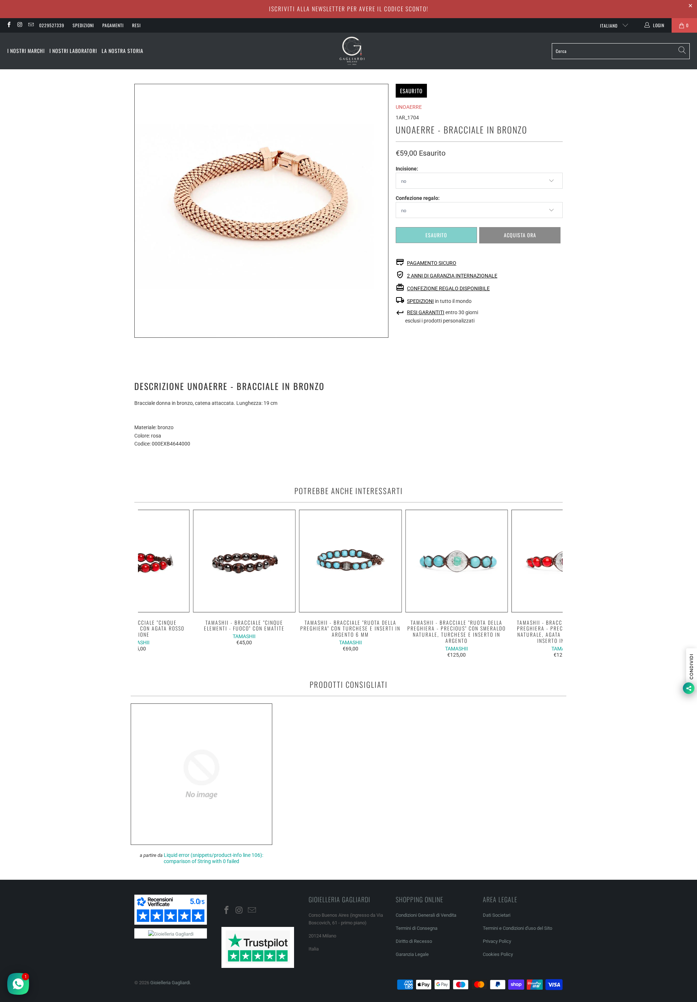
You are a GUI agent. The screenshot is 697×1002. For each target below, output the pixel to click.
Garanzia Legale (412, 954)
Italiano (609, 25)
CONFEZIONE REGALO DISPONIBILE (448, 288)
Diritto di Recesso (414, 941)
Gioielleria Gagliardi (170, 982)
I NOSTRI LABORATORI (73, 50)
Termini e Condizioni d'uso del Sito (517, 928)
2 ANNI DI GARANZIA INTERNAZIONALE (452, 276)
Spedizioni (83, 25)
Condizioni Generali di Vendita (426, 915)
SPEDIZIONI (420, 301)
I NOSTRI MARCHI (26, 50)
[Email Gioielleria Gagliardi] (31, 25)
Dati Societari (496, 915)
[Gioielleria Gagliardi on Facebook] (8, 25)
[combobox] (621, 51)
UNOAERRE (409, 107)
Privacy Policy (497, 941)
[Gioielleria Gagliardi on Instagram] (19, 25)
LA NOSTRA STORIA (122, 50)
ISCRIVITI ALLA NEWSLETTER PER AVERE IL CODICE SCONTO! (348, 8)
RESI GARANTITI (425, 312)
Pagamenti (113, 25)
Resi (136, 25)
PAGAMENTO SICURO (431, 263)
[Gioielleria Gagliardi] (352, 51)
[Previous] (148, 584)
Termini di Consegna (416, 928)
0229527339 (51, 25)
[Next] (552, 584)
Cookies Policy (498, 954)
